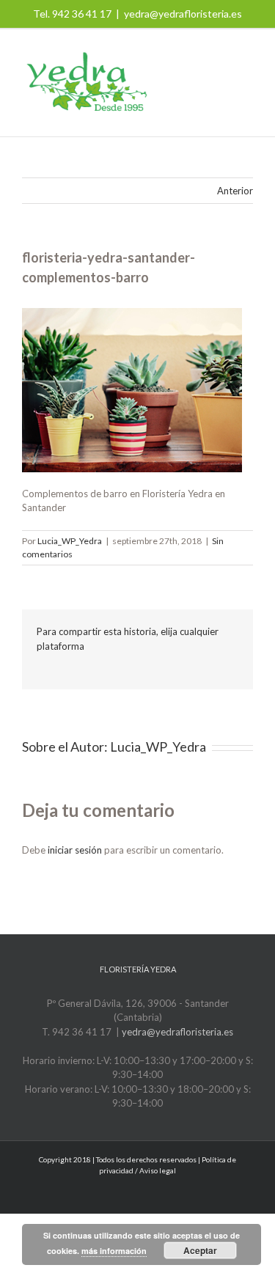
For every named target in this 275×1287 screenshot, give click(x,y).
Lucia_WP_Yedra (69, 540)
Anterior (235, 191)
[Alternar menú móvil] (247, 81)
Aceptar (200, 1250)
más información (114, 1250)
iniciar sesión (76, 850)
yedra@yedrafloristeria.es (183, 13)
